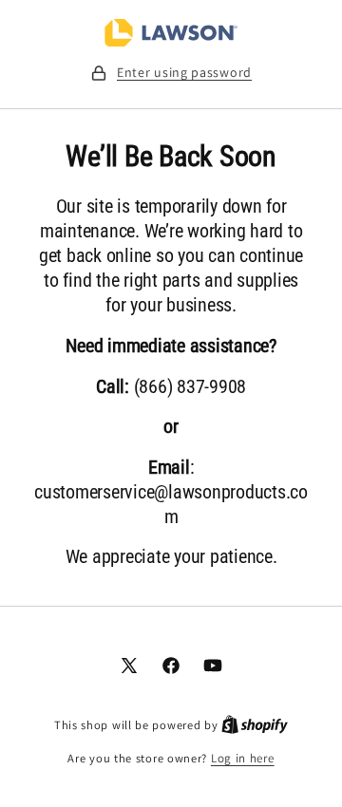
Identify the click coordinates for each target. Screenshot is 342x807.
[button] (171, 72)
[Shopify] (254, 725)
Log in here (243, 758)
